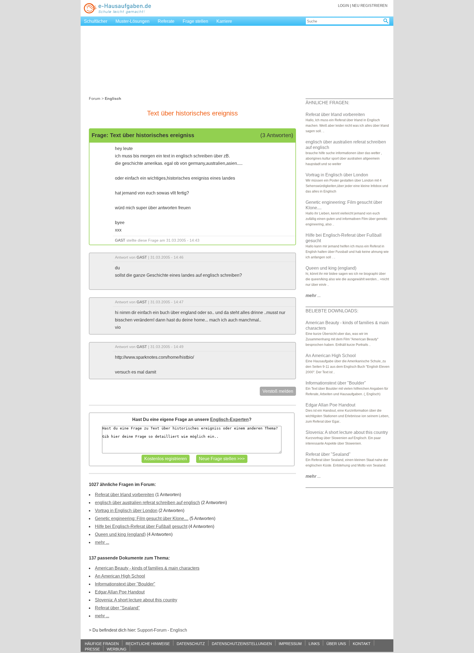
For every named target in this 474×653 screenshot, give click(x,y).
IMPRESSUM (290, 643)
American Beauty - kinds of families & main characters (147, 568)
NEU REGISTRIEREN (369, 6)
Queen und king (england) (120, 534)
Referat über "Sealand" (117, 608)
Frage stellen (195, 21)
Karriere (224, 21)
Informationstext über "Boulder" (125, 584)
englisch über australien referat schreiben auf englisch (147, 502)
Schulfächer (95, 21)
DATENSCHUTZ (191, 643)
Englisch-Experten (229, 419)
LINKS (314, 643)
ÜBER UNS (336, 643)
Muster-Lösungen (132, 21)
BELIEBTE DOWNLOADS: (332, 311)
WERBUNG (116, 649)
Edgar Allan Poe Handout (120, 592)
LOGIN (343, 6)
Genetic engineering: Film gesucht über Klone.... (141, 518)
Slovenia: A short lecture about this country (136, 600)
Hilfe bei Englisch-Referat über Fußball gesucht (141, 526)
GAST (120, 240)
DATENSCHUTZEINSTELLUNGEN (242, 643)
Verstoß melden (278, 391)
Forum (94, 98)
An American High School (120, 576)
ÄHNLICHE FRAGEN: (327, 102)
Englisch (178, 630)
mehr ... (102, 542)
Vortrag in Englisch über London (126, 510)
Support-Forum (152, 630)
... (313, 295)
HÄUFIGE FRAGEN (102, 643)
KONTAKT (362, 643)
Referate (166, 21)
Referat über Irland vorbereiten (124, 494)
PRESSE (92, 649)
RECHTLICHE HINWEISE (148, 643)
